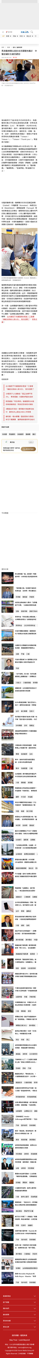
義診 (34, 434)
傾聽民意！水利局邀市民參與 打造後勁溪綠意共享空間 (26, 689)
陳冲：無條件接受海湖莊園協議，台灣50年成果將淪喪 (25, 760)
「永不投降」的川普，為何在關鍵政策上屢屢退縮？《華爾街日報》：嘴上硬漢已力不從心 (25, 675)
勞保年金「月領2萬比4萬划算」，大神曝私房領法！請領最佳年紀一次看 (26, 618)
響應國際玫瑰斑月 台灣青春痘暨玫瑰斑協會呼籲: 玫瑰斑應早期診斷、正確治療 (26, 1260)
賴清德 (32, 954)
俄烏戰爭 (24, 754)
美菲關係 (32, 1139)
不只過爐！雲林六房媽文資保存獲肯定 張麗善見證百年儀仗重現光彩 (26, 875)
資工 (27, 1039)
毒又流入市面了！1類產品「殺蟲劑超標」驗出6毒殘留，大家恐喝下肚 (26, 1217)
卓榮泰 (25, 1054)
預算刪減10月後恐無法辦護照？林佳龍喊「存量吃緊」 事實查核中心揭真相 (26, 789)
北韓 (17, 654)
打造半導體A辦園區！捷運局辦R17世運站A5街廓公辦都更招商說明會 (25, 632)
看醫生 (31, 725)
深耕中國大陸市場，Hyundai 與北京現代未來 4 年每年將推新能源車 (25, 1232)
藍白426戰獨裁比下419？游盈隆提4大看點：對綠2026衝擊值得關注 (26, 832)
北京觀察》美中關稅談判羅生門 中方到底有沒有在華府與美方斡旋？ (26, 775)
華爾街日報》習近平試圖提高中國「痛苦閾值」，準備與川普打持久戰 (26, 1018)
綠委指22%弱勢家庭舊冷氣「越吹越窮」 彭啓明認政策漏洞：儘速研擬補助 (26, 818)
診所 (25, 725)
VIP (3, 36)
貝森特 (34, 1254)
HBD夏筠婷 (32, 968)
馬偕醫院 (12, 434)
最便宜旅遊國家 (29, 854)
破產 (22, 811)
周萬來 (25, 1182)
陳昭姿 (25, 597)
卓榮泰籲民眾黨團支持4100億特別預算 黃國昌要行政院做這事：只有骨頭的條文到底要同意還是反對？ (26, 1046)
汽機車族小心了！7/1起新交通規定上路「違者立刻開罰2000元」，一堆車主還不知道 (26, 1060)
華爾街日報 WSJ (21, 1025)
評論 (14, 36)
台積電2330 (28, 1111)
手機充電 (32, 997)
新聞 (7, 36)
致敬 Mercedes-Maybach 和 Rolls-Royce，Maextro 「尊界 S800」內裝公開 (25, 1275)
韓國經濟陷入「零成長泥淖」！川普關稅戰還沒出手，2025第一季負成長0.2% (26, 1075)
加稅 (27, 925)
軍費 (17, 754)
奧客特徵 (24, 611)
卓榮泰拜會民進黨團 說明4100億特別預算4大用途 (26, 1146)
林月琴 (18, 825)
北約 (30, 754)
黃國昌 (18, 1054)
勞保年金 (19, 625)
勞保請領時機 (31, 1097)
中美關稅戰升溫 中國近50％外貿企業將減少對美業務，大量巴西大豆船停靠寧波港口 (25, 1003)
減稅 (22, 925)
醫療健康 (19, 47)
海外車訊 (24, 1239)
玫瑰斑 (18, 1268)
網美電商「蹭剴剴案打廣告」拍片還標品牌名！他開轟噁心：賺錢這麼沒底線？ (25, 960)
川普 (27, 654)
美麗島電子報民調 (22, 954)
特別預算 (19, 1154)
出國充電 (19, 997)
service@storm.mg (24, 1347)
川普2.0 (18, 682)
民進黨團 (34, 1154)
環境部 (31, 825)
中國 (17, 811)
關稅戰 (23, 782)
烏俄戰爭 (20, 434)
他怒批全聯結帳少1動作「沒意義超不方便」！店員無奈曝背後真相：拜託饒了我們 (26, 603)
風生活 (29, 36)
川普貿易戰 (27, 682)
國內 (14, 47)
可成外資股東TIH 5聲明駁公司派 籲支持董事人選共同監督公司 (26, 660)
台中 (17, 711)
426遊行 (18, 839)
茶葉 (17, 1225)
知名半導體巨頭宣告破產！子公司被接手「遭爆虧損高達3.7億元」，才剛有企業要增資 (25, 803)
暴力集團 (24, 711)
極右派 (31, 868)
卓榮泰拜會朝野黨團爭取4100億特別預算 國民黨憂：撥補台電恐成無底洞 (26, 1160)
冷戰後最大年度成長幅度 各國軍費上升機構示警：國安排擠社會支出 (25, 746)
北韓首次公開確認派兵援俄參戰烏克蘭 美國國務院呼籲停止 (25, 646)
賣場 (22, 911)
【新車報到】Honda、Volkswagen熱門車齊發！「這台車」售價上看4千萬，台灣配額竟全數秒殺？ (26, 1117)
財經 (21, 36)
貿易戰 (30, 782)
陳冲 (17, 768)
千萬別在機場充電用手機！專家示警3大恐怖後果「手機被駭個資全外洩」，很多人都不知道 (26, 989)
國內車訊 (24, 1125)
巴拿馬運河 (35, 1197)
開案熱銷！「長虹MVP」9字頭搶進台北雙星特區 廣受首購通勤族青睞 (26, 1203)
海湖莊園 (24, 768)
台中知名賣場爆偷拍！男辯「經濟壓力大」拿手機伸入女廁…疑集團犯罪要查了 (25, 903)
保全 (17, 1039)
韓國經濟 (19, 1082)
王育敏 (18, 597)
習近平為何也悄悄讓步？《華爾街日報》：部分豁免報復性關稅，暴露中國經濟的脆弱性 (26, 932)
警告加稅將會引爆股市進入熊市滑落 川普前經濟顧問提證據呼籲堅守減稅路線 (25, 918)
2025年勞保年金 (29, 625)
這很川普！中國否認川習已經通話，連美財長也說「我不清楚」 (25, 1246)
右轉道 (34, 897)
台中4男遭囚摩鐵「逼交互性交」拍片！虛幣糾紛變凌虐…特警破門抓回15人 (26, 703)
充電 (25, 997)
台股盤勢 (19, 1111)
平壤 (22, 654)
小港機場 (27, 897)
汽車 (29, 1068)
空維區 (18, 1068)
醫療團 (28, 434)
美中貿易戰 (19, 940)
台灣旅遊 (19, 854)
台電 (17, 1168)
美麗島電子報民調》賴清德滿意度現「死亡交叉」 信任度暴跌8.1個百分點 (25, 946)
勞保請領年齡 (20, 1097)
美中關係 (29, 940)
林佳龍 (30, 797)
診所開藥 (19, 725)
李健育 (31, 597)
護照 (17, 797)
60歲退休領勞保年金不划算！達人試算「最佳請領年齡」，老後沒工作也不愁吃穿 (26, 1089)
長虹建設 (19, 1211)
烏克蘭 (4, 434)
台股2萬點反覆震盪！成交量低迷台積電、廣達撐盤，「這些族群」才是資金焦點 (26, 1103)
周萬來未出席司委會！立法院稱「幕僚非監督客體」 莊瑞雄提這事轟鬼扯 (26, 1175)
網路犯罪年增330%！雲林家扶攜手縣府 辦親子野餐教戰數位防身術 (26, 975)
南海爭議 (24, 1139)
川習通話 (27, 1254)
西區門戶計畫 (28, 1211)
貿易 (29, 1011)
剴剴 (17, 968)
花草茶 (23, 1225)
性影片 (31, 711)
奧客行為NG (33, 611)
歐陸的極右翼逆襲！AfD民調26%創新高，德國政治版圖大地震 (25, 860)
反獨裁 (32, 839)
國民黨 (26, 839)
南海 (17, 1139)
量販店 (28, 911)
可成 (17, 668)
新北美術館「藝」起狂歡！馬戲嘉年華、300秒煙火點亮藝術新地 (26, 575)
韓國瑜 (31, 1182)
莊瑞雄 (18, 1182)
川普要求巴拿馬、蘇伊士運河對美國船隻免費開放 (25, 1189)
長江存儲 (29, 811)
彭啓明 (25, 825)
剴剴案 (23, 968)
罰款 (24, 1068)
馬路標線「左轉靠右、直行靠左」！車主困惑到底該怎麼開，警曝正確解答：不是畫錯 (25, 889)
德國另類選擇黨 (21, 868)
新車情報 (32, 1125)
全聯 (17, 611)
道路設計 (19, 897)
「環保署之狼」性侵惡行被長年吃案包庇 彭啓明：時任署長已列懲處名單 (25, 589)
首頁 (3, 47)
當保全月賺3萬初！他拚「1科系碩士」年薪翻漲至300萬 (25, 1032)
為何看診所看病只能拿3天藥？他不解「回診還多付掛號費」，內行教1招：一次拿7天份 (26, 718)
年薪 (22, 1039)
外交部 (23, 797)
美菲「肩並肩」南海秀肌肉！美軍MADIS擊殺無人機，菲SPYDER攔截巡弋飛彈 (25, 1132)
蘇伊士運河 (25, 1197)
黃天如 (15, 57)
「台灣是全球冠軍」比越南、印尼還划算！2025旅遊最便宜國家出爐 (26, 846)
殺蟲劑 (30, 1225)
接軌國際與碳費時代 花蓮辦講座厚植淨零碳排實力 (26, 732)
